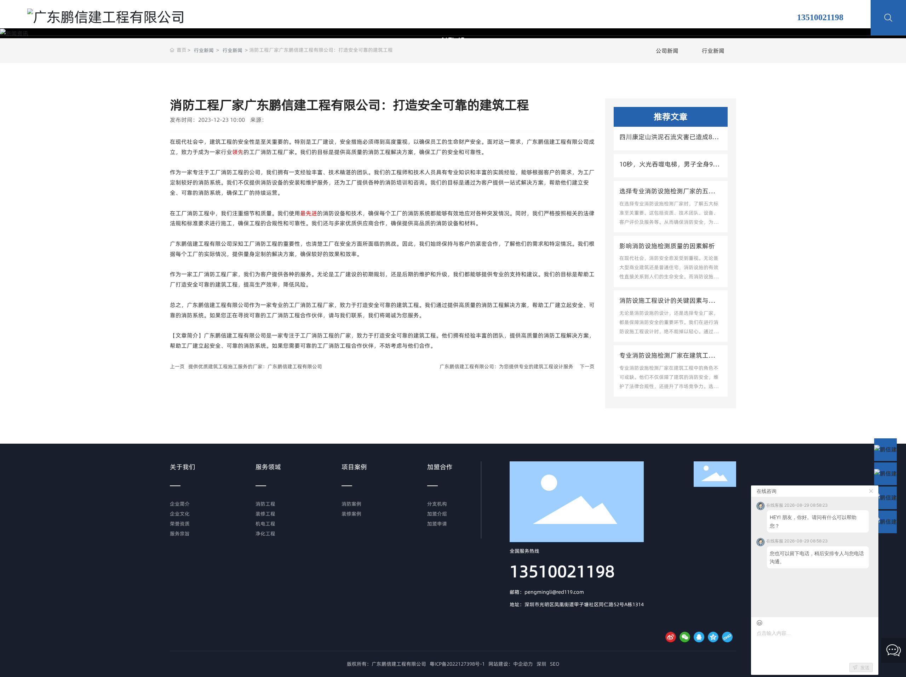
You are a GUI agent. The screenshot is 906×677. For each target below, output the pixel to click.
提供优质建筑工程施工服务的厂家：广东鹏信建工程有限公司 (255, 366)
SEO (554, 663)
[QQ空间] (713, 637)
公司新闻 (667, 51)
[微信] (685, 637)
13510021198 (562, 571)
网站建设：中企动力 (510, 663)
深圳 (541, 663)
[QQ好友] (699, 637)
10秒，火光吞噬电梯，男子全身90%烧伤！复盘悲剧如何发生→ (670, 169)
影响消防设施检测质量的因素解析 (667, 245)
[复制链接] (727, 637)
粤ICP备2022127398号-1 (457, 663)
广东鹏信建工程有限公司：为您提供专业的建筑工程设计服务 (506, 366)
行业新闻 (204, 50)
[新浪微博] (670, 637)
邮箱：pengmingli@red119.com (547, 592)
